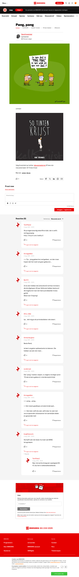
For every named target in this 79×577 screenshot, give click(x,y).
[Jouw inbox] (69, 3)
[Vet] (7, 203)
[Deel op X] (49, 178)
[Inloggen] (72, 3)
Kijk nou (39, 16)
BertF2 (26, 280)
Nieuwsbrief (49, 16)
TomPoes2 (27, 225)
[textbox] (39, 197)
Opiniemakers (69, 16)
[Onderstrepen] (13, 203)
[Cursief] (10, 203)
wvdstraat (27, 369)
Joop (11, 10)
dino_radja (27, 314)
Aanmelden (23, 509)
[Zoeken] (66, 3)
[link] (18, 36)
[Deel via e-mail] (61, 178)
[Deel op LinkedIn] (53, 178)
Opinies (22, 16)
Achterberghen (29, 337)
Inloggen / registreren (64, 209)
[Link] (15, 203)
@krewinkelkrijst (40, 165)
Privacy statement (21, 516)
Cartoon (18, 27)
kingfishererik (28, 434)
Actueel (14, 16)
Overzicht (5, 16)
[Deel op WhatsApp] (57, 178)
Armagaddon (28, 253)
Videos (58, 16)
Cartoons (30, 16)
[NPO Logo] (75, 3)
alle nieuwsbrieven (51, 512)
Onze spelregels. (10, 189)
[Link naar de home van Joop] (5, 10)
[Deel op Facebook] (46, 178)
